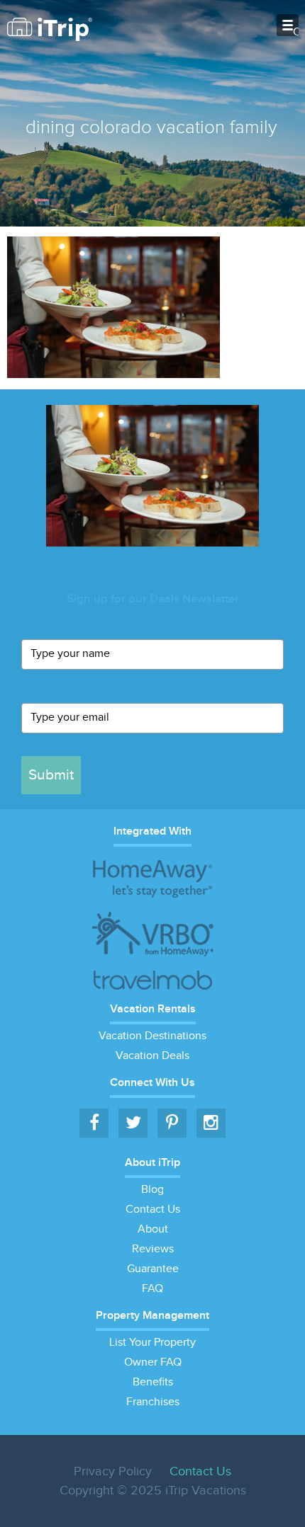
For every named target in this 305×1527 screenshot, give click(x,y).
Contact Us (153, 1209)
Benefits (153, 1382)
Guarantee (153, 1269)
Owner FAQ (153, 1362)
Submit (51, 775)
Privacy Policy (113, 1471)
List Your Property (152, 1342)
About (153, 1229)
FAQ (152, 1289)
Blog (152, 1189)
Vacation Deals (152, 1056)
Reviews (153, 1249)
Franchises (152, 1402)
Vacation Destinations (152, 1036)
